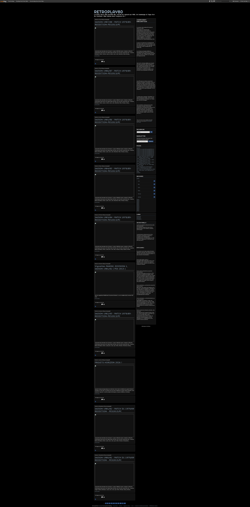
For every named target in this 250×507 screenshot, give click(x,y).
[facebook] (210, 1)
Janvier (139, 197)
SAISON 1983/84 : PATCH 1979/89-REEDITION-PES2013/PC (113, 218)
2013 (138, 208)
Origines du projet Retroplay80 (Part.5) (145, 153)
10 (120, 503)
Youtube (139, 217)
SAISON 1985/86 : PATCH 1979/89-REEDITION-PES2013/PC (113, 120)
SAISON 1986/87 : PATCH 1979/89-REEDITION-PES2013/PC (113, 72)
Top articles (115, 505)
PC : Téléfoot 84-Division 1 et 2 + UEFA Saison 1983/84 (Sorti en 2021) (145, 160)
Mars (139, 190)
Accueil (138, 148)
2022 (138, 203)
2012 (138, 209)
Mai (139, 184)
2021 (138, 204)
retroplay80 (100, 505)
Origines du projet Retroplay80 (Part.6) (145, 155)
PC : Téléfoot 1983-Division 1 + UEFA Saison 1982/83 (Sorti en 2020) (145, 158)
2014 (138, 207)
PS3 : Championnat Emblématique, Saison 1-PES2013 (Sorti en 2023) (145, 167)
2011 (138, 210)
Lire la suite (97, 55)
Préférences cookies (153, 505)
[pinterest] (214, 1)
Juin (139, 181)
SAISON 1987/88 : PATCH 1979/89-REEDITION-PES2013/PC (113, 23)
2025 (138, 199)
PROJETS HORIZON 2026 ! (108, 362)
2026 (138, 178)
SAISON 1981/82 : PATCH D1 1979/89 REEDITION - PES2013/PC (114, 410)
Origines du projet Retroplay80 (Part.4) (145, 152)
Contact (138, 172)
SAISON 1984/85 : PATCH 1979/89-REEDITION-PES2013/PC (113, 169)
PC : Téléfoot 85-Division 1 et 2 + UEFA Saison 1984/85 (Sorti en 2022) (145, 163)
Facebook (139, 216)
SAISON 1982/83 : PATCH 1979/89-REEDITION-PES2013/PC (113, 314)
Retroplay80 (108, 11)
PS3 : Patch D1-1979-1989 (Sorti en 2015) (146, 169)
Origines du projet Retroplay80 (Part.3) (145, 151)
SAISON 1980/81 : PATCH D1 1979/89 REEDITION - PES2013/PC (114, 458)
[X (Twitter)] (212, 1)
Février (139, 193)
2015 (138, 205)
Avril (139, 187)
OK (151, 132)
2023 (138, 202)
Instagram (139, 219)
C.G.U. (132, 505)
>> (124, 503)
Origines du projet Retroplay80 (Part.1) (145, 149)
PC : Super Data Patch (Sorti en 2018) (145, 156)
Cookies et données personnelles (141, 505)
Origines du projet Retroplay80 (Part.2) (145, 150)
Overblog (148, 326)
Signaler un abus (127, 505)
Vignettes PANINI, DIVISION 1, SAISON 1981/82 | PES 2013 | (111, 267)
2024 (138, 200)
